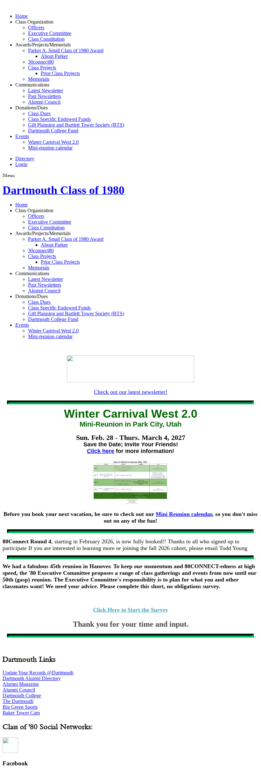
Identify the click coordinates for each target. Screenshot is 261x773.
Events (22, 136)
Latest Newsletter (45, 90)
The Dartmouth (18, 701)
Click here (100, 451)
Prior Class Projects (60, 73)
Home (21, 16)
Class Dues (39, 113)
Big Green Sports (20, 707)
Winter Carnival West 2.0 (53, 142)
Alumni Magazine (21, 684)
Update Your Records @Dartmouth (38, 672)
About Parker (54, 56)
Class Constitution (46, 39)
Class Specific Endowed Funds (59, 119)
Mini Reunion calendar (184, 514)
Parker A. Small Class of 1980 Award (65, 50)
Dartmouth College (22, 695)
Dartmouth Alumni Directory (32, 678)
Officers (36, 27)
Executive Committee (49, 33)
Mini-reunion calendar (50, 147)
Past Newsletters (44, 96)
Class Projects (42, 67)
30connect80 (41, 62)
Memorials (38, 79)
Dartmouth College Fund (53, 130)
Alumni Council (44, 102)
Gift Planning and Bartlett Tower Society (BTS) (76, 125)
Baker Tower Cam (21, 712)
